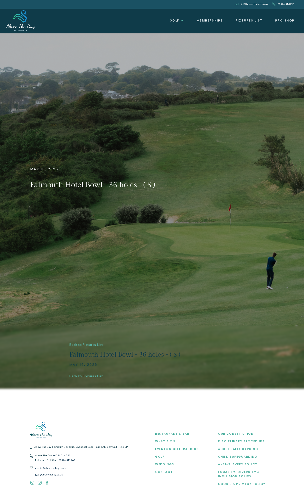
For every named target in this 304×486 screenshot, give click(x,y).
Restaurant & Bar (172, 434)
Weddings (164, 464)
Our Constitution (236, 434)
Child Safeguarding (237, 457)
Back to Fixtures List (86, 344)
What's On (165, 441)
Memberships (210, 20)
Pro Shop (284, 20)
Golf (160, 457)
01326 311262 (67, 460)
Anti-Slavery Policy (237, 464)
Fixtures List (249, 20)
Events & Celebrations (177, 449)
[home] (20, 20)
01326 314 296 (61, 455)
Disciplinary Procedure (241, 441)
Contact (164, 472)
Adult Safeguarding (238, 449)
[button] (176, 21)
